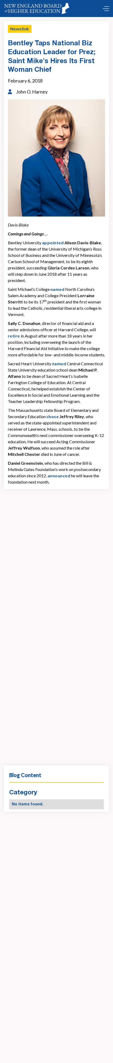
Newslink (19, 28)
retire (14, 335)
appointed (53, 242)
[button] (104, 9)
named (57, 289)
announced (59, 475)
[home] (38, 8)
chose (53, 416)
